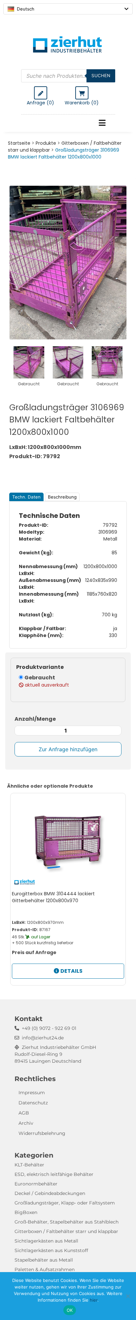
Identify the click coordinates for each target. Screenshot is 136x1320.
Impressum (31, 1093)
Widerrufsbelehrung (41, 1133)
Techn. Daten (26, 497)
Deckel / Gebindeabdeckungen (50, 1193)
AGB (23, 1113)
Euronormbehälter (36, 1184)
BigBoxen (26, 1212)
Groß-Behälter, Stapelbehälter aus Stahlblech (67, 1222)
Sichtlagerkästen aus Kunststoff (51, 1250)
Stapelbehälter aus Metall (44, 1260)
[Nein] (127, 1296)
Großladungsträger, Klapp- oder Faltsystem (65, 1203)
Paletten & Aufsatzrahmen (45, 1269)
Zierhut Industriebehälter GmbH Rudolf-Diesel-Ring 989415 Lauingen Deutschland (55, 1054)
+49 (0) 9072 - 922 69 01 (49, 1028)
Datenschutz (33, 1103)
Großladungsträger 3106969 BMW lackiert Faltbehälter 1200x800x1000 (63, 153)
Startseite (19, 143)
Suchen (100, 75)
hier (93, 1300)
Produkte (46, 143)
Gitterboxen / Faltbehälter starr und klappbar (66, 1231)
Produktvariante (40, 667)
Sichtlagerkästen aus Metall (46, 1241)
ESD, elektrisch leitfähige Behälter (54, 1174)
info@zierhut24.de (43, 1038)
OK (70, 1310)
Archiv (25, 1123)
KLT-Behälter (29, 1165)
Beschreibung (62, 497)
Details (71, 971)
